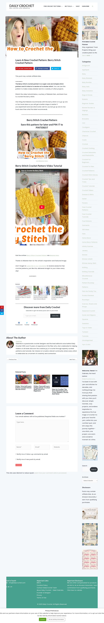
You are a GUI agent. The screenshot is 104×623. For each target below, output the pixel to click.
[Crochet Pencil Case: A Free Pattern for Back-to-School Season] (23, 290)
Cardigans (86, 127)
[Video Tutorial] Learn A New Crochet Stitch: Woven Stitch (23, 387)
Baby (84, 74)
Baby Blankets (87, 78)
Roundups (85, 300)
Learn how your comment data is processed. (51, 473)
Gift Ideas (85, 229)
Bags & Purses (87, 95)
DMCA (39, 583)
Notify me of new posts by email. (28, 459)
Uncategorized (87, 340)
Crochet (85, 144)
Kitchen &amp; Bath (89, 263)
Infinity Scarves (87, 246)
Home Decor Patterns (89, 242)
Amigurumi (86, 65)
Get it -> (87, 55)
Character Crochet (89, 131)
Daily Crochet (21, 6)
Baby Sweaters (87, 91)
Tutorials (85, 336)
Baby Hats (85, 87)
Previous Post (12, 359)
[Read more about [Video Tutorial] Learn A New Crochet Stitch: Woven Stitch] (23, 379)
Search (84, 466)
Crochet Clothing (88, 148)
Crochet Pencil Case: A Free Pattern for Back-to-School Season (23, 297)
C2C (83, 123)
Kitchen (84, 255)
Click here (70, 590)
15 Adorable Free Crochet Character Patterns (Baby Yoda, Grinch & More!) (40, 297)
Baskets (85, 99)
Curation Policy (42, 585)
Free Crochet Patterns (52, 6)
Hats (83, 234)
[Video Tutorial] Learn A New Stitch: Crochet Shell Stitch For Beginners (42, 388)
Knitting (84, 267)
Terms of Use (41, 598)
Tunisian (85, 332)
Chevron (85, 136)
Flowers (85, 203)
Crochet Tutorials (88, 186)
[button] (92, 6)
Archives (85, 477)
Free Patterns (87, 221)
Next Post (73, 359)
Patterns (85, 287)
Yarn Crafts (86, 345)
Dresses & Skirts (88, 194)
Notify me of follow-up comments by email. (32, 454)
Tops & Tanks (87, 328)
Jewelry (85, 251)
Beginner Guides (88, 103)
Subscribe (85, 6)
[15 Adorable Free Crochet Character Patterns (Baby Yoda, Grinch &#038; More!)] (41, 290)
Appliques (85, 70)
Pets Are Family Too (89, 291)
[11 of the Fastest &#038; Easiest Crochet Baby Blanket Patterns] (59, 290)
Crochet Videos (87, 190)
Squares (85, 319)
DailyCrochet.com (88, 379)
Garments (85, 225)
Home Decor (86, 238)
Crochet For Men (88, 166)
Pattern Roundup (88, 283)
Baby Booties (87, 82)
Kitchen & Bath (87, 259)
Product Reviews (88, 295)
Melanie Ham (54, 255)
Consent (42, 619)
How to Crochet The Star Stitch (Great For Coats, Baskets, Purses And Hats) (60, 391)
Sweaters (85, 323)
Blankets (85, 115)
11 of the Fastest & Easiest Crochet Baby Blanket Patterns (58, 297)
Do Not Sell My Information (56, 619)
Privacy (39, 595)
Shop (78, 6)
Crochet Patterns (88, 171)
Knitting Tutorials (88, 272)
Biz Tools (68, 6)
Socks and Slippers (89, 315)
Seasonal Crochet (88, 311)
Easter (84, 199)
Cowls (84, 140)
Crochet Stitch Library (90, 175)
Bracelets (85, 119)
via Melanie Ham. (42, 161)
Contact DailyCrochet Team (47, 588)
